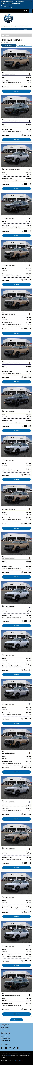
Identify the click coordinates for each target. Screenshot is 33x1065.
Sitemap (21, 1060)
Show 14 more (17, 1019)
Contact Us (4, 1029)
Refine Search (9, 45)
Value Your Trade (5, 1038)
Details (16, 91)
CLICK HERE (7, 6)
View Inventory (5, 1035)
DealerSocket (8, 1055)
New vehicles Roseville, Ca (11, 26)
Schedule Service (5, 1040)
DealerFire (28, 1053)
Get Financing (4, 1037)
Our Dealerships (5, 1027)
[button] (30, 11)
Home (2, 26)
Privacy (16, 1060)
